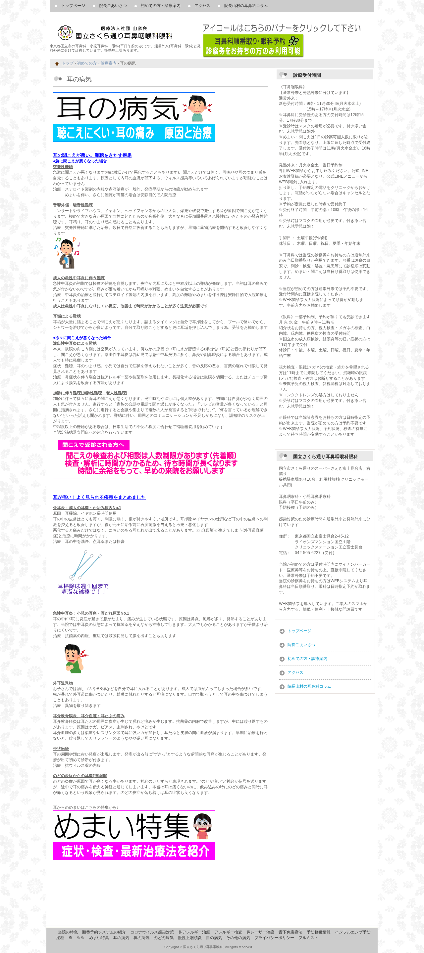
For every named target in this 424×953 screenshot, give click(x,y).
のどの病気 (164, 937)
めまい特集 (99, 937)
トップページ (73, 5)
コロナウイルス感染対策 (152, 932)
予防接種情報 (319, 932)
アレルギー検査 (228, 932)
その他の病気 (238, 937)
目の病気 (214, 937)
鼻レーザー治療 (260, 932)
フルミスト (308, 937)
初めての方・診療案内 (161, 5)
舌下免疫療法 (290, 932)
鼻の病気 (141, 937)
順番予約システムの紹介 (104, 932)
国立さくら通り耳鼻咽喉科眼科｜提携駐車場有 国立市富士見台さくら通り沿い (126, 30)
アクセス (202, 5)
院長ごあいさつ (113, 5)
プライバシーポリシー (274, 937)
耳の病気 (121, 937)
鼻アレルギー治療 (194, 932)
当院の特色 (68, 932)
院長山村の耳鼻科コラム (246, 5)
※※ (81, 937)
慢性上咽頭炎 (190, 937)
